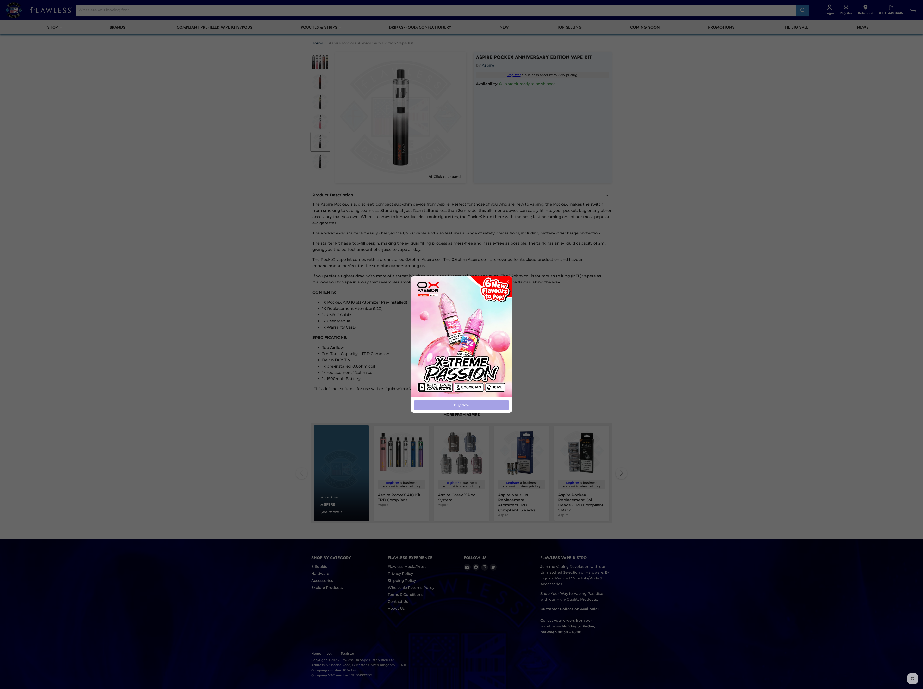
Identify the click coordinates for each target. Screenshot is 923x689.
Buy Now (461, 405)
